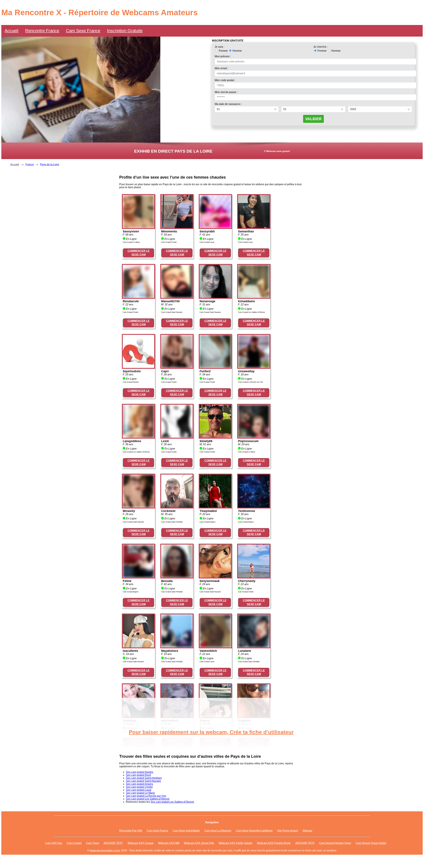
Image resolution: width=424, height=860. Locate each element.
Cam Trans (92, 843)
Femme (223, 50)
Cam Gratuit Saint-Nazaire (171, 312)
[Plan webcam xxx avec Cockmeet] (177, 506)
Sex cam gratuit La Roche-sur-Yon (146, 795)
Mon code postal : (225, 80)
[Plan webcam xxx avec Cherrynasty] (253, 576)
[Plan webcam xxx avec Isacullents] (138, 646)
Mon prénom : (223, 56)
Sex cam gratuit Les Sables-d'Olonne (147, 798)
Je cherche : (320, 46)
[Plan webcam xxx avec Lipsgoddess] (138, 436)
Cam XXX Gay (53, 843)
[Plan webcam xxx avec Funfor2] (215, 367)
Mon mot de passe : (226, 92)
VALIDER (313, 119)
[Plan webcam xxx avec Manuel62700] (177, 297)
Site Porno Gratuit (287, 830)
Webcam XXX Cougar (141, 843)
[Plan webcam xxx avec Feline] (138, 576)
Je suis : (219, 46)
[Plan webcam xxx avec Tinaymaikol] (215, 506)
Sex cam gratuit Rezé (138, 775)
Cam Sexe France (83, 30)
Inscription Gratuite (125, 30)
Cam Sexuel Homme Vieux (335, 843)
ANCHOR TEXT (113, 843)
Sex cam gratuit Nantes (139, 772)
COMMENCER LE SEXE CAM (139, 252)
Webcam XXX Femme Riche (274, 843)
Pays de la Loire (49, 164)
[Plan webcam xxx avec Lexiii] (177, 436)
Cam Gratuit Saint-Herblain (172, 522)
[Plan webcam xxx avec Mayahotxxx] (177, 646)
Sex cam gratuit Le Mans (140, 792)
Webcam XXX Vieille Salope (235, 843)
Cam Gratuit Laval (207, 242)
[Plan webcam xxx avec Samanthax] (253, 227)
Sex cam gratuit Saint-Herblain (144, 778)
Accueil (11, 30)
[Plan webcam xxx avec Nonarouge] (215, 297)
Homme (237, 50)
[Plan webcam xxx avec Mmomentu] (177, 227)
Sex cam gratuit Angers (139, 784)
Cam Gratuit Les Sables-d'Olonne (251, 312)
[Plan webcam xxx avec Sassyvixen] (138, 227)
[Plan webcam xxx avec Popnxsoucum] (253, 436)
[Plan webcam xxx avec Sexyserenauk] (215, 576)
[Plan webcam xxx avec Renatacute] (138, 297)
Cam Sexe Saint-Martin (186, 830)
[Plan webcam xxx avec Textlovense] (253, 506)
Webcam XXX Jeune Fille (199, 843)
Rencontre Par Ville (130, 830)
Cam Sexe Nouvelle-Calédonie (254, 830)
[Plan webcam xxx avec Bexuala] (177, 576)
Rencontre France (42, 30)
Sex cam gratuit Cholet (139, 787)
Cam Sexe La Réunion (217, 830)
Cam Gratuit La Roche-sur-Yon (250, 382)
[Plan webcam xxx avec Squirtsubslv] (138, 367)
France (30, 164)
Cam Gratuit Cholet (169, 242)
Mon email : (221, 68)
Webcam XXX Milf (168, 843)
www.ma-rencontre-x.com (105, 850)
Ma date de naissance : (228, 104)
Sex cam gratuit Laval (138, 789)
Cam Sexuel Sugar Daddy (371, 843)
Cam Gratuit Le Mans (131, 242)
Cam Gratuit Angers (207, 522)
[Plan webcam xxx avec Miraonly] (138, 506)
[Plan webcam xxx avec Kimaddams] (253, 297)
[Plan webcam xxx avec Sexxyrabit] (215, 227)
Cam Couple (74, 843)
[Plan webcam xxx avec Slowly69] (215, 436)
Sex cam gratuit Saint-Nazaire (143, 781)
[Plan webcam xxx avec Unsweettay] (253, 367)
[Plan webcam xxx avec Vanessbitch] (215, 646)
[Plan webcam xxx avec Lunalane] (253, 646)
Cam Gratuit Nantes (131, 382)
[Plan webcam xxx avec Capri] (177, 367)
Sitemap (307, 830)
